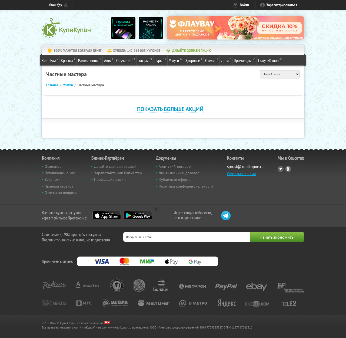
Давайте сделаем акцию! (115, 166)
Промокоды (244, 60)
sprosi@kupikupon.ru (245, 166)
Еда (54, 60)
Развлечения (89, 60)
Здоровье (193, 60)
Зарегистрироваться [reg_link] (281, 5)
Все (44, 60)
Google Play (138, 215)
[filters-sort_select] (280, 74)
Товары (145, 60)
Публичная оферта (175, 179)
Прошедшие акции (110, 179)
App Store (106, 215)
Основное (53, 166)
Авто (108, 60)
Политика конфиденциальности (186, 186)
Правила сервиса (59, 186)
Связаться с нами (241, 173)
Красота (68, 60)
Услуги (175, 60)
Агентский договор (175, 166)
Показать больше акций (170, 109)
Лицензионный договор (179, 172)
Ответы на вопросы (61, 192)
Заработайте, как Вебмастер (118, 172)
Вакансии (53, 179)
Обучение (125, 60)
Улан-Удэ (55, 5)
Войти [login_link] (244, 5)
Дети (226, 60)
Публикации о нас (60, 172)
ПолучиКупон (270, 60)
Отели (211, 60)
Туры (160, 60)
